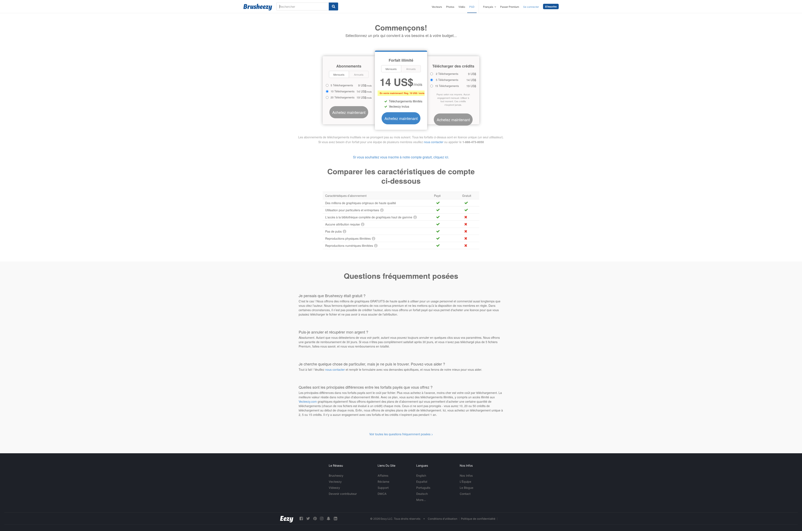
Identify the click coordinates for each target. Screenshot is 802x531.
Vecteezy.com (308, 401)
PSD (472, 6)
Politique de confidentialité (478, 518)
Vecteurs (437, 6)
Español (421, 481)
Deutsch (422, 493)
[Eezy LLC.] (286, 518)
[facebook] (301, 519)
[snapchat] (328, 519)
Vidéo (461, 6)
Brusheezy (336, 475)
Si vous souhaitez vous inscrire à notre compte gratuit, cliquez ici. (401, 157)
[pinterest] (315, 519)
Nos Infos (466, 475)
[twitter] (308, 519)
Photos (450, 6)
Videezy (334, 487)
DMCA (382, 493)
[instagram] (321, 519)
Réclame (383, 481)
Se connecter (531, 6)
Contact (465, 493)
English (421, 475)
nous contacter (433, 142)
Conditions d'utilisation (442, 518)
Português (423, 487)
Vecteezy (335, 481)
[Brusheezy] (257, 7)
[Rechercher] (333, 6)
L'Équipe (465, 481)
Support (383, 487)
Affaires (383, 475)
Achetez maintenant (401, 118)
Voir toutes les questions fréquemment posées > (401, 434)
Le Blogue (466, 487)
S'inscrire (551, 6)
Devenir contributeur (343, 493)
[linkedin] (335, 519)
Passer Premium (509, 6)
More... (421, 500)
